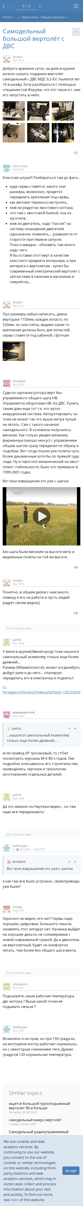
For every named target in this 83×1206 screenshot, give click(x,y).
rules (14, 1199)
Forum (7, 17)
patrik (17, 640)
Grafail (18, 57)
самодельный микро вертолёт (35, 1119)
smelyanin (20, 984)
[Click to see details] (75, 153)
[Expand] (69, 728)
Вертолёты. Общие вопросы (44, 17)
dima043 (19, 381)
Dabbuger (20, 846)
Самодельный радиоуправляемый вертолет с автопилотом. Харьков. (39, 1134)
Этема (17, 907)
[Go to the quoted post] (75, 728)
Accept (71, 1170)
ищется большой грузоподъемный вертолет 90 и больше (39, 1105)
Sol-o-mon (20, 166)
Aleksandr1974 (24, 712)
